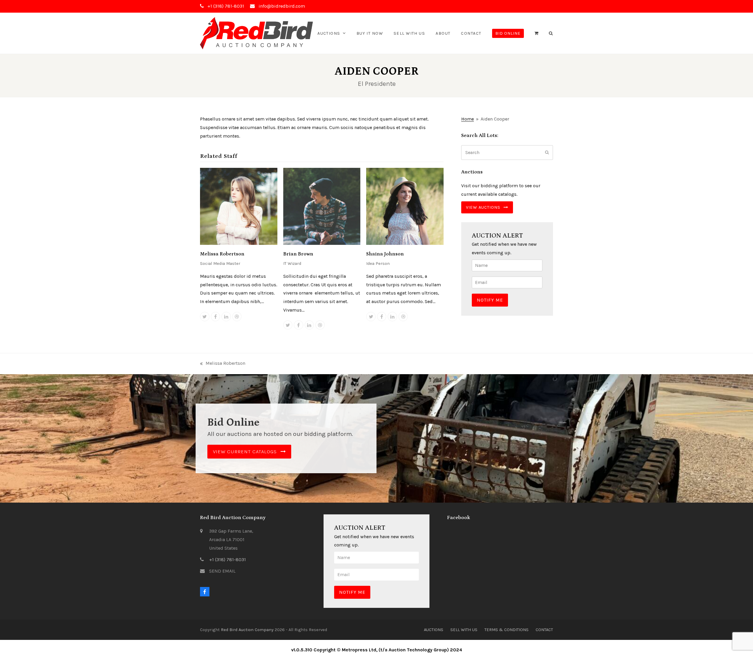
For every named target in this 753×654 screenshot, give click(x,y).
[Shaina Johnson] (405, 206)
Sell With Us (463, 629)
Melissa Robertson (222, 254)
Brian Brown (298, 254)
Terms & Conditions (506, 629)
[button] (536, 33)
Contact (544, 629)
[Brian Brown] (322, 206)
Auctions (433, 629)
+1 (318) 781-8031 (227, 559)
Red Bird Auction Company (247, 629)
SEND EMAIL (222, 571)
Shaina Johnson (385, 254)
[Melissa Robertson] (238, 206)
